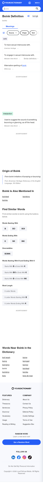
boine (25, 357)
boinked (5, 196)
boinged (26, 361)
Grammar (5, 412)
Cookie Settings (28, 416)
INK (23, 241)
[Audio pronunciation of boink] (28, 16)
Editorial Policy (28, 412)
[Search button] (37, 9)
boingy (25, 364)
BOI (23, 228)
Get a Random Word (21, 442)
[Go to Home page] (12, 2)
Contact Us (27, 403)
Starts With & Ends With (15, 266)
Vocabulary (6, 416)
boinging (5, 364)
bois (4, 375)
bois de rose (28, 375)
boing (4, 361)
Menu (37, 3)
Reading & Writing (8, 424)
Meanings (10, 26)
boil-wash (6, 357)
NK (13, 241)
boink (8, 253)
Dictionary (6, 399)
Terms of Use (27, 420)
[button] (29, 2)
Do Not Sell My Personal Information (21, 466)
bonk (24, 65)
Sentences (6, 408)
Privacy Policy (28, 408)
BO (13, 228)
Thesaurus (6, 403)
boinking (26, 196)
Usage (4, 420)
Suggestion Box (28, 424)
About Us (26, 399)
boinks (5, 200)
